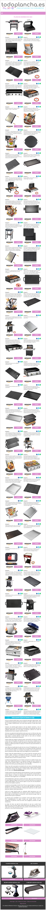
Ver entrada (14, 824)
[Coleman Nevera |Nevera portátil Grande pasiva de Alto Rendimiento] (14, 582)
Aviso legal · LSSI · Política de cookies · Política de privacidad (23, 901)
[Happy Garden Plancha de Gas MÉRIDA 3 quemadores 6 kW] (14, 350)
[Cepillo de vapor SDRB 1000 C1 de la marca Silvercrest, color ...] (32, 817)
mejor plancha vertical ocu (12, 882)
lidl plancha (34, 863)
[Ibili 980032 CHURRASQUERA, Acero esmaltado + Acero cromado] (32, 628)
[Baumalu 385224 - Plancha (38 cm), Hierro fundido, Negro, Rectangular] (32, 165)
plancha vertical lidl (12, 863)
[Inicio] (23, 8)
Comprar (18, 33)
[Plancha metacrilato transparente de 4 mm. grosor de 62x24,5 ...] (32, 833)
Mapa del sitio (23, 903)
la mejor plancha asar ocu (34, 882)
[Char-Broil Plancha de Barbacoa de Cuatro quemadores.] (32, 304)
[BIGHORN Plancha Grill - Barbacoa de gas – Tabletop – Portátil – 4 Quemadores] (14, 95)
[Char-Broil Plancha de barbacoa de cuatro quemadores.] (14, 536)
